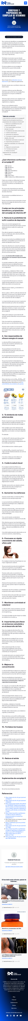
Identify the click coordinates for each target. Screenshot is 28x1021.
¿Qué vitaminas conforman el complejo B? (13, 118)
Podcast (14, 999)
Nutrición (15, 884)
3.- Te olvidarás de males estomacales (14, 130)
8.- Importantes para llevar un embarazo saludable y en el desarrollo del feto (14, 143)
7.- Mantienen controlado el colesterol (14, 139)
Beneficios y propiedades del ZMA (11, 928)
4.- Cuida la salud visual (10, 132)
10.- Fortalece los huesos (10, 148)
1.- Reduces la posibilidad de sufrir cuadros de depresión (13, 124)
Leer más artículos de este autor (14, 866)
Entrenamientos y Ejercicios (9, 884)
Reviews (19, 884)
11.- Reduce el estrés (9, 150)
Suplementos (23, 884)
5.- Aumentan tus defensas (11, 134)
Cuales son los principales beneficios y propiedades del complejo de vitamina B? (13, 121)
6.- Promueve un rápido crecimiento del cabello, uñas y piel (14, 137)
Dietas (14, 1005)
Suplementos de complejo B (10, 152)
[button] (25, 3)
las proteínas (13, 384)
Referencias (7, 154)
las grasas (21, 384)
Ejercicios (14, 1008)
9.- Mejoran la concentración (11, 147)
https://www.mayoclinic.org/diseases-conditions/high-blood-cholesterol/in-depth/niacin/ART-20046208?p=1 (15, 830)
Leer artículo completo (7, 904)
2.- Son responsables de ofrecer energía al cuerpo (12, 128)
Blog (14, 996)
